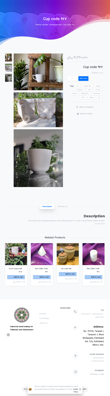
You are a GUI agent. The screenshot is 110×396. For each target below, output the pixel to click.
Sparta (91, 97)
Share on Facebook (86, 107)
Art (78, 86)
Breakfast (80, 90)
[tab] (47, 206)
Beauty (98, 86)
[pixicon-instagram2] (8, 335)
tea (99, 97)
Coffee (74, 94)
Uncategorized (55, 24)
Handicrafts (85, 94)
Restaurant (96, 94)
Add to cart (83, 78)
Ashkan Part (87, 86)
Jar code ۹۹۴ (66, 269)
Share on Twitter (86, 114)
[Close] (80, 389)
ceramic (97, 90)
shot (83, 97)
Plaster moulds (41, 24)
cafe (89, 90)
